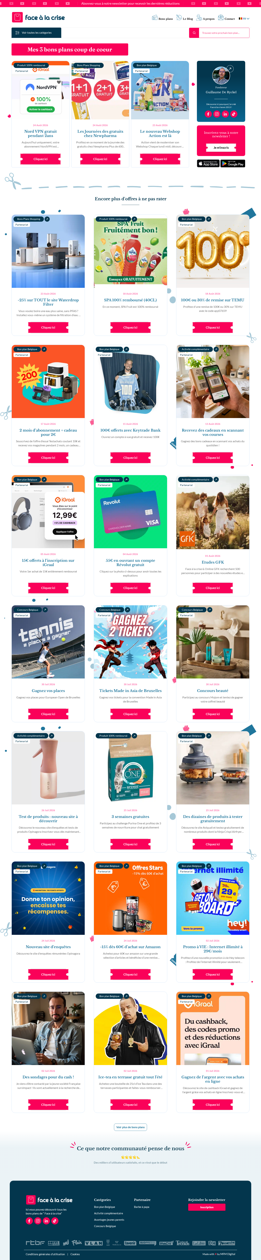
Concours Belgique (105, 1226)
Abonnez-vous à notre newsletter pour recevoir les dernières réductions (130, 3)
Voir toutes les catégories (37, 32)
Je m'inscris (221, 147)
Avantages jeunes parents (109, 1219)
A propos (209, 18)
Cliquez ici (41, 159)
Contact (230, 18)
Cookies (75, 1254)
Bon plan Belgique (104, 1206)
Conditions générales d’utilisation (45, 1254)
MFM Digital (227, 1254)
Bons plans (166, 18)
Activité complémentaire (108, 1213)
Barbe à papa (141, 1206)
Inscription (207, 1207)
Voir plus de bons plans (130, 1127)
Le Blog (188, 18)
